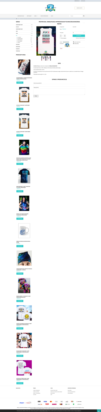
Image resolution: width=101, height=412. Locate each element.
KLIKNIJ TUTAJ (36, 65)
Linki (51, 394)
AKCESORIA (18, 46)
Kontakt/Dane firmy (53, 390)
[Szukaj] (84, 16)
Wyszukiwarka (70, 393)
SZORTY (18, 42)
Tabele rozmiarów (36, 390)
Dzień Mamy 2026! (19, 24)
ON (16, 35)
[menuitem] (20, 16)
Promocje (18, 50)
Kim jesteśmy (52, 393)
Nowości (18, 48)
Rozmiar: (61, 32)
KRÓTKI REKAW (19, 39)
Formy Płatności (36, 391)
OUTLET (17, 26)
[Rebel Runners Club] (67, 45)
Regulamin (69, 390)
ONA (17, 33)
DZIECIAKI (17, 44)
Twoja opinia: (36, 87)
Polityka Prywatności (71, 391)
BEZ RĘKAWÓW (19, 38)
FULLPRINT (19, 37)
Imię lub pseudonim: (38, 83)
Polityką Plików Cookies (44, 410)
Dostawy (34, 394)
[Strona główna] (50, 8)
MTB (17, 31)
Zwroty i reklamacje (36, 393)
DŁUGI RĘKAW (19, 41)
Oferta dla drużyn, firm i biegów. (56, 391)
